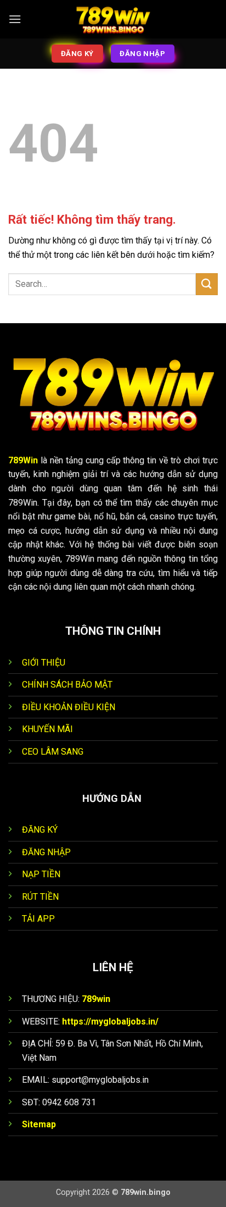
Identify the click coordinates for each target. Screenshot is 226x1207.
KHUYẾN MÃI (47, 729)
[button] (14, 18)
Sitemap (39, 1124)
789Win (23, 460)
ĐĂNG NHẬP (46, 852)
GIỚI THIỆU (43, 662)
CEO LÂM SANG (52, 751)
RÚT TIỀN (40, 897)
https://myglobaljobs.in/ (110, 1021)
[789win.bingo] (113, 19)
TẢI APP (38, 918)
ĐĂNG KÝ (40, 829)
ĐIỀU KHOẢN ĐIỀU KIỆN (68, 707)
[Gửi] (207, 284)
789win (96, 999)
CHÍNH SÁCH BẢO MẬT (67, 684)
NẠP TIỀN (41, 874)
